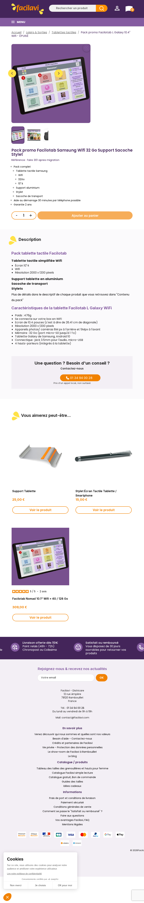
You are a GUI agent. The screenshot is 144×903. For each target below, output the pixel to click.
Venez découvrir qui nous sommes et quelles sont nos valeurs (72, 734)
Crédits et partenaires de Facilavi (72, 743)
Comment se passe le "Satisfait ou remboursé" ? (72, 811)
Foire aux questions (72, 815)
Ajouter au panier (85, 215)
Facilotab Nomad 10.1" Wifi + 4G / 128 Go (40, 598)
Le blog (72, 756)
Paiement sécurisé (72, 802)
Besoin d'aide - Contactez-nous (72, 738)
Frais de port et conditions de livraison (72, 798)
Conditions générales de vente (72, 807)
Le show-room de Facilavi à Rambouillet (72, 752)
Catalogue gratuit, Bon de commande (72, 777)
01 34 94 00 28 (81, 378)
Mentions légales (72, 824)
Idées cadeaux (72, 786)
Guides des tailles (72, 781)
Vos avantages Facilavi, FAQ (72, 820)
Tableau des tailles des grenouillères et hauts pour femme (72, 768)
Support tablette (24, 491)
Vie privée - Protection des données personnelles (72, 747)
